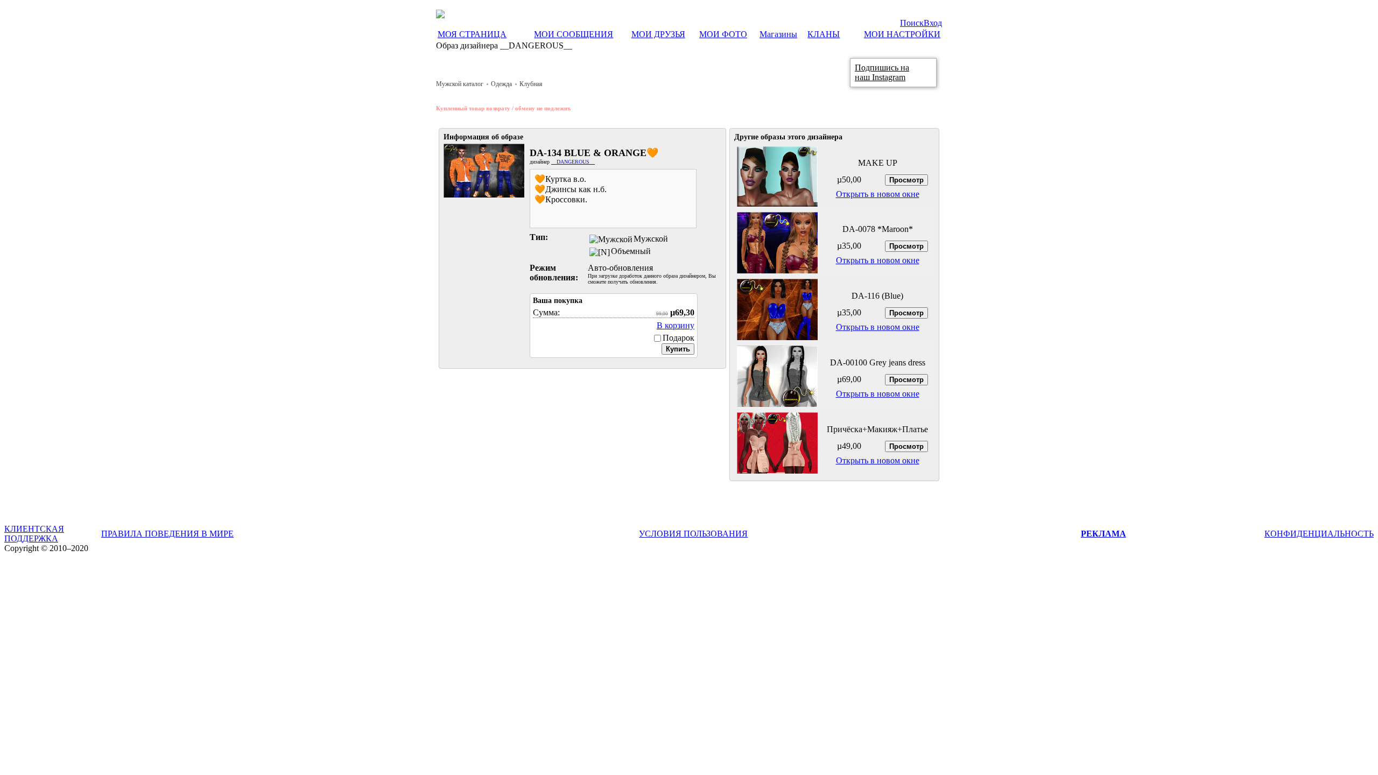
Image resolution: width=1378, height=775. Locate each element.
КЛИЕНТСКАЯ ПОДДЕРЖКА (34, 533)
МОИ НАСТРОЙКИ (902, 34)
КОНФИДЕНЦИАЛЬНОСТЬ (1319, 533)
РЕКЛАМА (1103, 533)
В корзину (675, 325)
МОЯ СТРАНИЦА (472, 34)
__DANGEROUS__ (573, 162)
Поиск (912, 22)
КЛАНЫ (823, 34)
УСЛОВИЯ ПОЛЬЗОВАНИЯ (693, 533)
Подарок (678, 337)
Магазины (778, 34)
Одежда (501, 84)
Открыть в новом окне (877, 194)
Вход (933, 22)
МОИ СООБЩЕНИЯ (573, 34)
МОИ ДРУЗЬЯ (658, 34)
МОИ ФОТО (723, 34)
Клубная (531, 84)
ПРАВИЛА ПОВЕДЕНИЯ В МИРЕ (167, 533)
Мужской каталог (459, 84)
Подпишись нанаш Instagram (882, 72)
